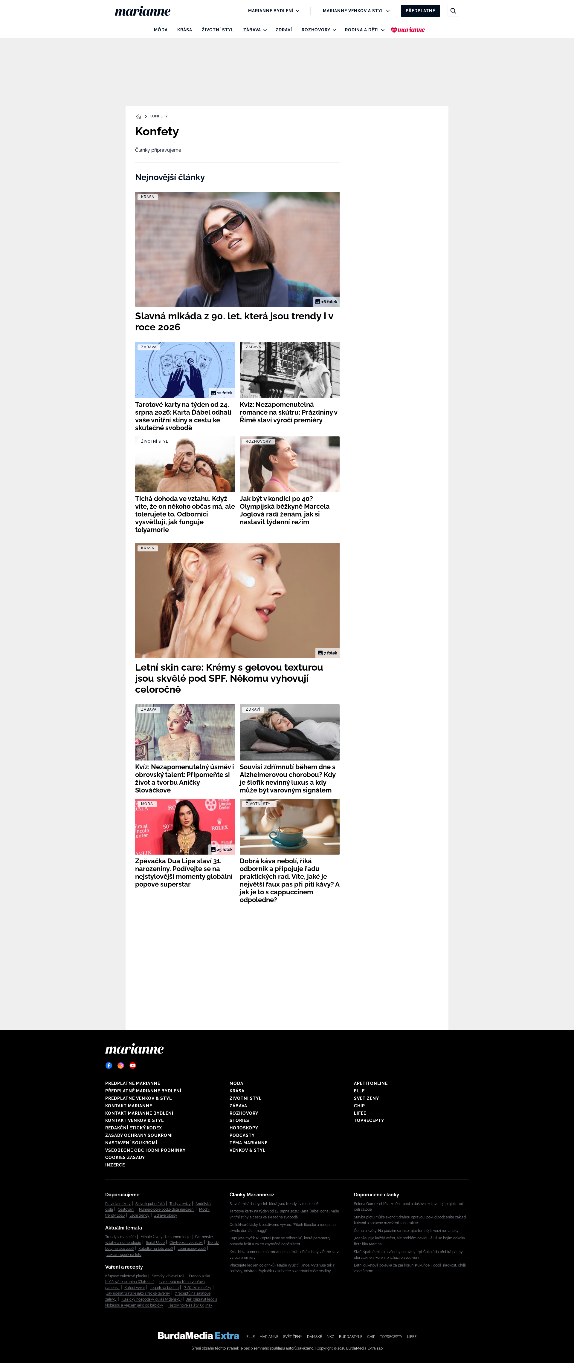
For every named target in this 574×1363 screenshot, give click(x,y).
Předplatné (420, 10)
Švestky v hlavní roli (168, 1276)
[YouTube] (132, 1065)
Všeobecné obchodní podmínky (145, 1150)
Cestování (126, 1209)
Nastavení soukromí (131, 1142)
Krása (184, 29)
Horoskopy (244, 1128)
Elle (359, 1090)
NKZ (330, 1337)
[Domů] (147, 11)
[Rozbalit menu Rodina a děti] (381, 30)
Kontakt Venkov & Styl (134, 1120)
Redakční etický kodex (133, 1128)
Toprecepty (369, 1120)
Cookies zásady (125, 1157)
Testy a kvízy (180, 1204)
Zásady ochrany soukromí (139, 1135)
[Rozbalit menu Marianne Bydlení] (296, 11)
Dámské (314, 1337)
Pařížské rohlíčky (197, 1288)
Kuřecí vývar (134, 1288)
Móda (161, 29)
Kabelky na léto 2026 (155, 1249)
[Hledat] (453, 11)
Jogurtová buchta (164, 1288)
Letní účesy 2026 (192, 1249)
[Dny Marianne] (408, 30)
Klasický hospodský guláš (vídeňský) (151, 1299)
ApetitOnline (371, 1083)
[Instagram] (120, 1065)
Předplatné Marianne (132, 1083)
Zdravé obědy (165, 1215)
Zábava (252, 29)
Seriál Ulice (155, 1243)
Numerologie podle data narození (166, 1209)
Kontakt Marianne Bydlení (139, 1113)
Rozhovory (316, 29)
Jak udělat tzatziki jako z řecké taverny (138, 1293)
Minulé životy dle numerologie (165, 1237)
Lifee (360, 1113)
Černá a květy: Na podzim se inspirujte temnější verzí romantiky (406, 1231)
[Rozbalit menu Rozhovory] (332, 30)
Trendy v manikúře (120, 1237)
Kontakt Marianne (128, 1105)
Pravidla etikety (118, 1204)
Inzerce (115, 1165)
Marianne (268, 1337)
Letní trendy (139, 1215)
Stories (239, 1120)
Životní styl (218, 29)
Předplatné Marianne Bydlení (143, 1090)
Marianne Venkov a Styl (353, 10)
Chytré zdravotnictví (186, 1243)
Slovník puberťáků (150, 1204)
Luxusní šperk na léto (123, 1254)
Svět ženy (366, 1098)
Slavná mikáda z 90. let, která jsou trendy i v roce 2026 (274, 1204)
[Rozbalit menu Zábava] (263, 30)
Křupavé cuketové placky (126, 1276)
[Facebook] (108, 1065)
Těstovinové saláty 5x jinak (190, 1305)
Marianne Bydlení (271, 10)
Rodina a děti (362, 29)
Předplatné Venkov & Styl (138, 1098)
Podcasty (242, 1135)
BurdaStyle (350, 1337)
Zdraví (284, 29)
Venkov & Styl (247, 1150)
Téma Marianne (249, 1142)
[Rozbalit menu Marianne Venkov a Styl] (386, 11)
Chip (359, 1105)
